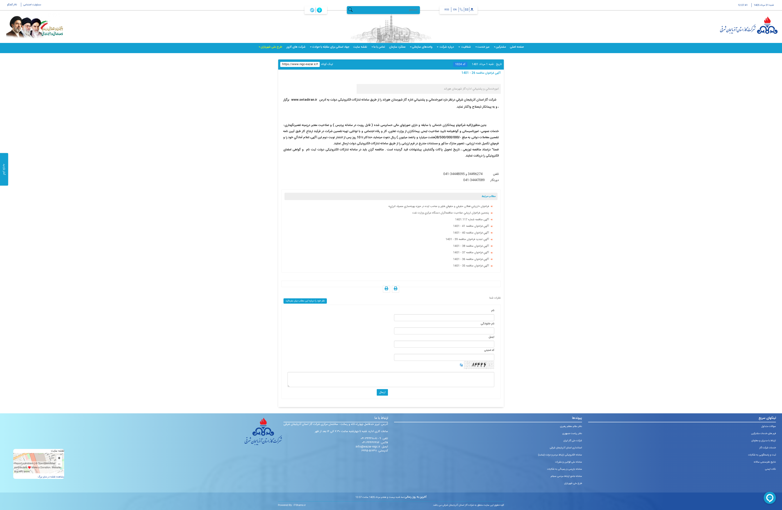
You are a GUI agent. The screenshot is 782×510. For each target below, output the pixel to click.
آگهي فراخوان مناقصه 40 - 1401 (471, 233)
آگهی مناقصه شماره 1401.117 (472, 219)
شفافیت (465, 47)
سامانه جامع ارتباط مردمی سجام (566, 476)
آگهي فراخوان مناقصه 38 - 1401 (471, 246)
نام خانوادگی (487, 324)
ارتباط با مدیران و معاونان (763, 441)
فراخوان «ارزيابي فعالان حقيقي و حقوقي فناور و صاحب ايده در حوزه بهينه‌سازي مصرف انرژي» (438, 206)
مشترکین (501, 47)
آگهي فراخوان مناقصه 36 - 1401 (471, 259)
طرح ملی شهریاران (271, 47)
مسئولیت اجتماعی (32, 5)
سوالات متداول (768, 426)
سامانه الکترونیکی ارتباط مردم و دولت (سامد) (560, 455)
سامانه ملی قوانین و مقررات (568, 462)
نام (492, 310)
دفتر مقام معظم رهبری (571, 426)
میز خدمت (483, 47)
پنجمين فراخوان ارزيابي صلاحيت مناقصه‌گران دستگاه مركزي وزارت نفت (450, 213)
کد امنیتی (489, 350)
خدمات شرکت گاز (767, 448)
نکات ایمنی (770, 469)
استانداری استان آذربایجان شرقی (566, 448)
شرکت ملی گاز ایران (572, 441)
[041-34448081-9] (461, 9)
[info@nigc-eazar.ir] (466, 9)
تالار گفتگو (12, 5)
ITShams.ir (300, 505)
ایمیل (491, 337)
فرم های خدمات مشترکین (763, 433)
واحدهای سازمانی (422, 47)
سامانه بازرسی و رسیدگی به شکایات (564, 469)
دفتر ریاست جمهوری (572, 433)
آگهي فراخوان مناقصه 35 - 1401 (471, 266)
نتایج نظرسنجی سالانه (765, 462)
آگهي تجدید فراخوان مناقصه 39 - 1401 (467, 239)
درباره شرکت (446, 47)
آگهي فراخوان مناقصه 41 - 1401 (471, 226)
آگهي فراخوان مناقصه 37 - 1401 (471, 252)
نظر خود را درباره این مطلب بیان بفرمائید (305, 301)
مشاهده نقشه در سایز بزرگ (51, 477)
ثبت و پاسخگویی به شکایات (762, 455)
